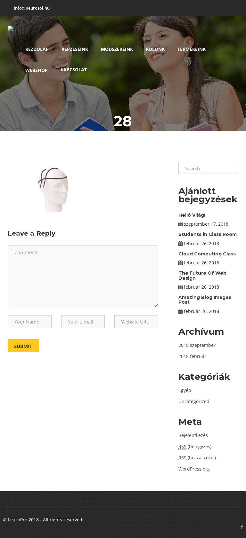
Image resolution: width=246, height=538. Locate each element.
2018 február (192, 356)
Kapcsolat (74, 69)
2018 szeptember (197, 345)
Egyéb (184, 390)
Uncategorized (193, 401)
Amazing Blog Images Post (204, 299)
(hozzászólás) (197, 458)
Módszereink (117, 49)
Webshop (36, 70)
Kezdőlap (37, 49)
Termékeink (191, 49)
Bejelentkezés (193, 435)
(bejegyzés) (194, 446)
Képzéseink (75, 49)
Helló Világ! (191, 215)
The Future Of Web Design (202, 275)
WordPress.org (194, 469)
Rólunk (155, 49)
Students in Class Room (207, 234)
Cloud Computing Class (207, 254)
